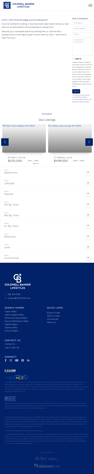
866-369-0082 (14, 294)
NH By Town (11, 204)
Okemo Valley (11, 328)
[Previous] (5, 142)
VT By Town (11, 226)
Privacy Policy (83, 99)
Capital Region (11, 324)
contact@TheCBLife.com (19, 298)
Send (76, 91)
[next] (89, 142)
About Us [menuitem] (51, 322)
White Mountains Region (16, 318)
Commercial (11, 258)
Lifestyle (9, 183)
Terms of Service (78, 102)
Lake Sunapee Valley (14, 315)
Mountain (10, 236)
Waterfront (11, 172)
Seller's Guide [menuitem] (53, 316)
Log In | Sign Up (12, 347)
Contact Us (10, 344)
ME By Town (11, 215)
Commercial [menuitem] (52, 319)
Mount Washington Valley (17, 321)
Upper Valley (11, 311)
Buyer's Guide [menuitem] (53, 313)
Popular (9, 194)
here (44, 31)
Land (7, 247)
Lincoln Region (11, 331)
